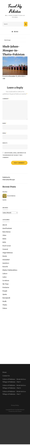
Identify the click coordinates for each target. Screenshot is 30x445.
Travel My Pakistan (15, 9)
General (5, 249)
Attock (4, 225)
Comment (5, 98)
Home (4, 372)
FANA (4, 239)
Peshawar (5, 287)
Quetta (4, 200)
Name (4, 123)
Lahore (4, 273)
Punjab (4, 291)
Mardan (4, 191)
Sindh (4, 301)
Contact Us (6, 376)
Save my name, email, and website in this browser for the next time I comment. (14, 155)
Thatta (4, 305)
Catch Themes (18, 411)
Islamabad (5, 259)
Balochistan (6, 232)
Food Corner (6, 246)
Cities (4, 235)
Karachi (5, 266)
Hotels (4, 256)
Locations (5, 280)
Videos (4, 308)
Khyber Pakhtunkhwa (9, 270)
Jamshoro (5, 263)
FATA (4, 242)
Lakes (4, 277)
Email (4, 133)
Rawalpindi (6, 298)
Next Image (7, 40)
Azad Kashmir (7, 228)
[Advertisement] (15, 429)
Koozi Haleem (11, 196)
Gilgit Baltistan (7, 252)
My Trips (5, 284)
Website (4, 143)
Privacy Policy (15, 405)
